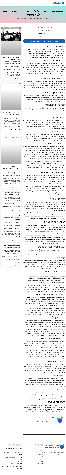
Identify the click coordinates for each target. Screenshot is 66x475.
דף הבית (47, 18)
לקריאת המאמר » (16, 78)
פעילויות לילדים (39, 454)
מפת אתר (40, 461)
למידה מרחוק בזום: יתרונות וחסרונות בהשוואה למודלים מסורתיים (12, 217)
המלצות (41, 450)
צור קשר (41, 459)
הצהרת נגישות (39, 463)
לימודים (41, 452)
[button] (2, 2)
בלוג (44, 18)
